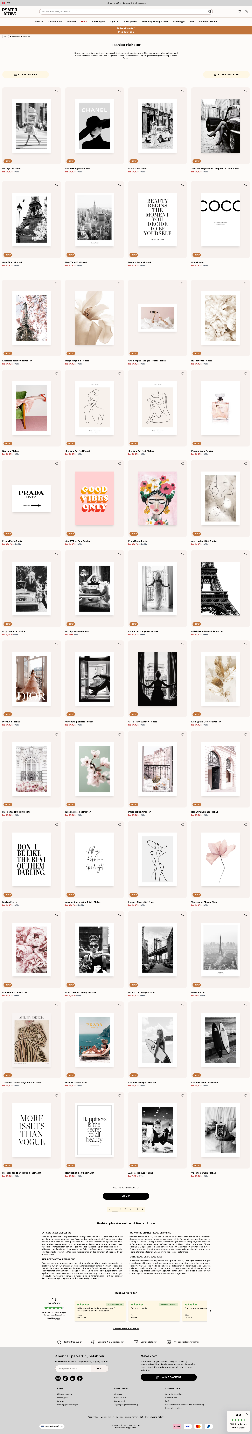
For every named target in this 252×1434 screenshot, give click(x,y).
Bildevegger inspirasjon (67, 1404)
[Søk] (210, 12)
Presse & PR (120, 1397)
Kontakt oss (171, 1397)
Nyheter (60, 1401)
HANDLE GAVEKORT (171, 1377)
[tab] (239, 11)
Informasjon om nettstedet (129, 1417)
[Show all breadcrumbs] (5, 36)
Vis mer (126, 1196)
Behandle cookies (173, 1408)
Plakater (16, 36)
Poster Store (132, 1425)
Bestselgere (62, 1397)
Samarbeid (119, 1401)
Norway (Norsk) (52, 1426)
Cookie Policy (107, 1417)
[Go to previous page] (109, 1209)
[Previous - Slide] (71, 1311)
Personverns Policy (154, 1417)
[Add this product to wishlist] (57, 91)
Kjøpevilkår (93, 1417)
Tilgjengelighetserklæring (126, 1404)
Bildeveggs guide (64, 1394)
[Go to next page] (142, 1209)
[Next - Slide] (210, 1311)
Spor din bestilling (174, 1394)
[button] (238, 1421)
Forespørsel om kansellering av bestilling (184, 1404)
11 (137, 1209)
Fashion (26, 36)
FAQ (167, 1401)
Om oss (118, 1394)
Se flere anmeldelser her (126, 1328)
